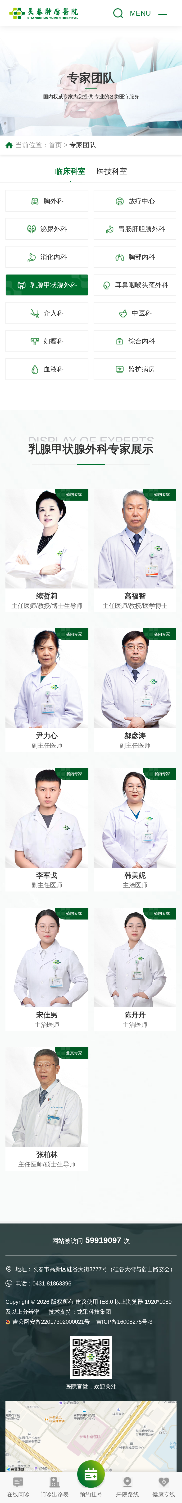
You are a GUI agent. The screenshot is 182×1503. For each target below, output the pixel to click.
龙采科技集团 (94, 1312)
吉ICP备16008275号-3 (124, 1321)
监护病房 (141, 369)
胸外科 (53, 201)
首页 (55, 145)
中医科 (141, 313)
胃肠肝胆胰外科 (141, 229)
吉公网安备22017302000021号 (52, 1321)
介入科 (53, 313)
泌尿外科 (52, 229)
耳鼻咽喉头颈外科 (140, 285)
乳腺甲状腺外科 (52, 285)
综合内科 (141, 341)
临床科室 (70, 171)
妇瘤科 (53, 341)
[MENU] (164, 14)
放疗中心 (141, 201)
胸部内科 (141, 257)
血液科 (53, 369)
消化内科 (52, 257)
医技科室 (112, 171)
